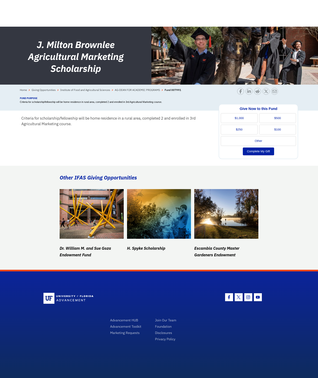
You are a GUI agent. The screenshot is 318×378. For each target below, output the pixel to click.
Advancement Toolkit (125, 326)
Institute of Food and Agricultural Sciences (85, 90)
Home (23, 90)
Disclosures (163, 332)
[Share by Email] (275, 92)
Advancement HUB (124, 320)
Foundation (163, 326)
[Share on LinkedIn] (250, 92)
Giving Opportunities (44, 90)
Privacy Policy (165, 339)
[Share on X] (267, 92)
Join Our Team (165, 320)
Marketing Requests (125, 332)
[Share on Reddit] (258, 92)
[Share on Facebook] (241, 92)
